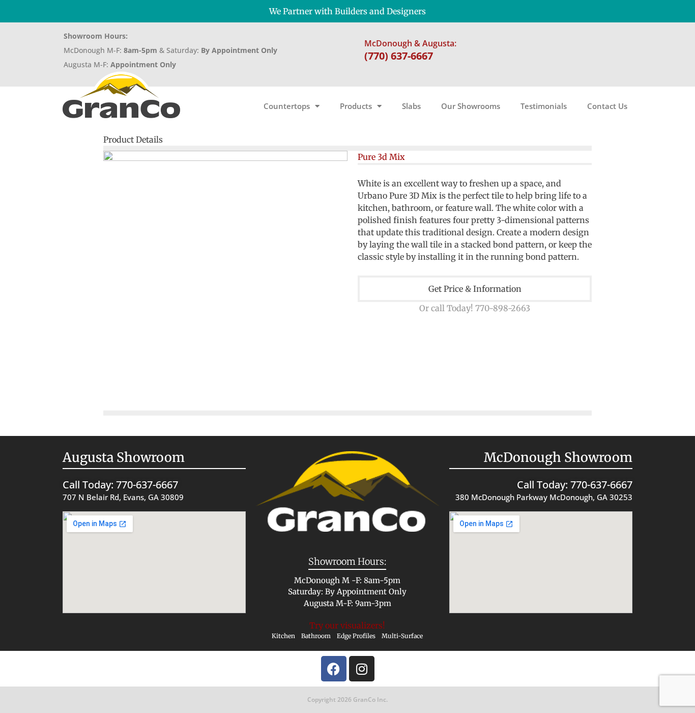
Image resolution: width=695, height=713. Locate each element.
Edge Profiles (356, 636)
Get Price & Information (475, 289)
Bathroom (316, 636)
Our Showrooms (470, 106)
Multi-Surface (402, 636)
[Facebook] (333, 668)
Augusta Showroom (124, 457)
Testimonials (543, 106)
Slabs (411, 106)
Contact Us (607, 106)
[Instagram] (361, 668)
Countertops (287, 106)
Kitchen (283, 636)
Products (356, 106)
